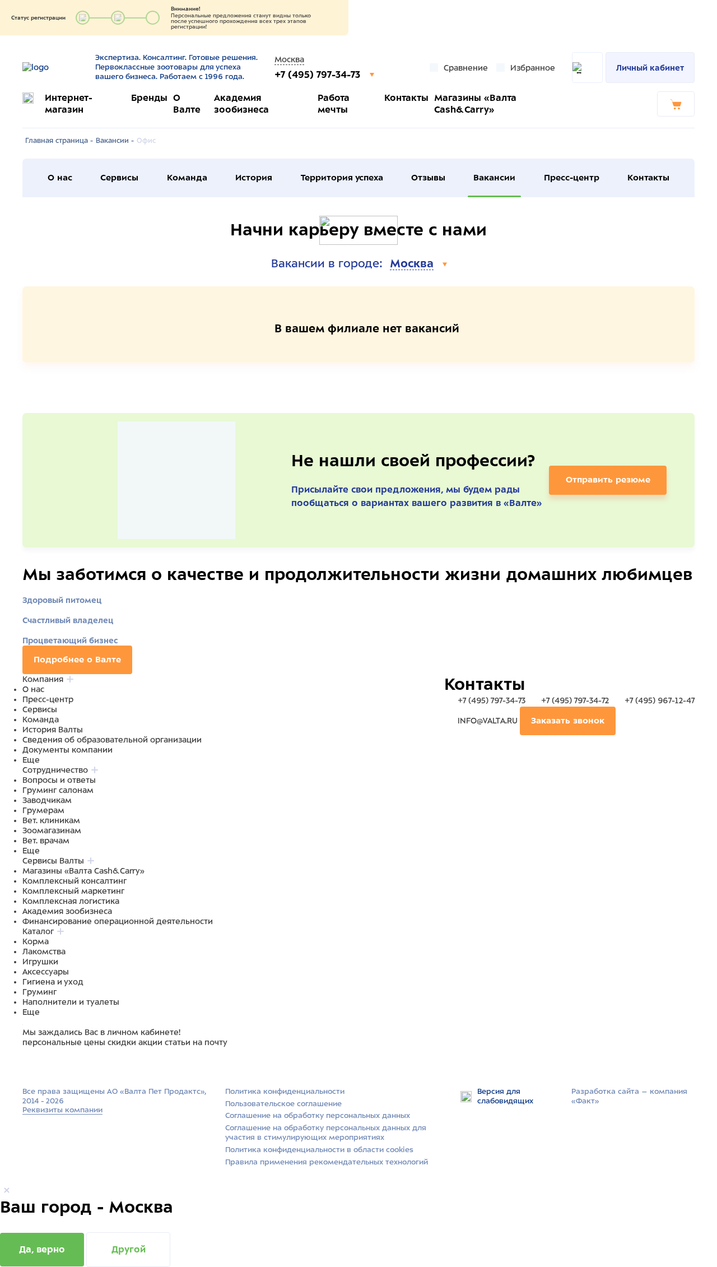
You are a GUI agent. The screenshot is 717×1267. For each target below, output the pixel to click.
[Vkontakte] (54, 1064)
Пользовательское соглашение (283, 1103)
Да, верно (42, 1249)
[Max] (42, 1064)
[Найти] (587, 67)
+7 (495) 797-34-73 (318, 74)
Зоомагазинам (51, 830)
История (253, 177)
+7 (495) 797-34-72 (575, 700)
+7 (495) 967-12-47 (658, 700)
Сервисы (119, 177)
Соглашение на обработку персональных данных (317, 1115)
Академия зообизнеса (67, 911)
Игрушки (40, 961)
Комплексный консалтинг (74, 880)
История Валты (52, 729)
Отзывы (428, 177)
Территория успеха (342, 177)
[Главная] (54, 67)
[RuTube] (29, 1064)
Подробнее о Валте (77, 659)
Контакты (406, 98)
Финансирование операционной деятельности (117, 921)
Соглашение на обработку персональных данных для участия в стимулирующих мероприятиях (325, 1132)
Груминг (39, 991)
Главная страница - (59, 141)
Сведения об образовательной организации (112, 739)
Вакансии (494, 177)
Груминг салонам (58, 790)
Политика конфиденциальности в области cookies (319, 1149)
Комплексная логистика (70, 901)
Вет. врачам (45, 840)
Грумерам (43, 810)
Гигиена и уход (52, 981)
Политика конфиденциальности (284, 1091)
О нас (60, 177)
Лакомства (44, 951)
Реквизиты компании (62, 1110)
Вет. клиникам (51, 820)
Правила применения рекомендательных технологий (326, 1162)
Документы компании (67, 749)
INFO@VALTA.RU (487, 720)
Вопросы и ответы (59, 780)
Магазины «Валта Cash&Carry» (83, 870)
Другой (128, 1249)
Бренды (149, 98)
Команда (187, 177)
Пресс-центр (571, 177)
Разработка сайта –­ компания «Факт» (629, 1096)
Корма (35, 941)
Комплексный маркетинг (73, 891)
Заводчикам (47, 800)
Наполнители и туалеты (70, 1001)
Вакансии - (115, 141)
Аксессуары (45, 971)
